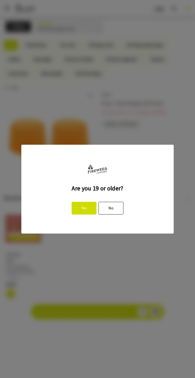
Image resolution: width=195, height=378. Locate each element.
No (110, 208)
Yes (84, 208)
